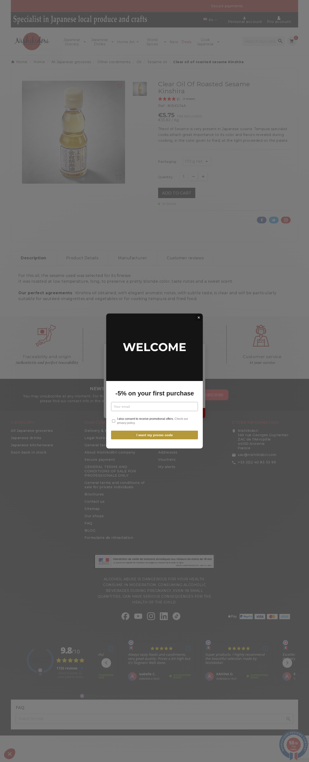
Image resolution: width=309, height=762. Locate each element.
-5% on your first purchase (154, 393)
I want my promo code (154, 435)
